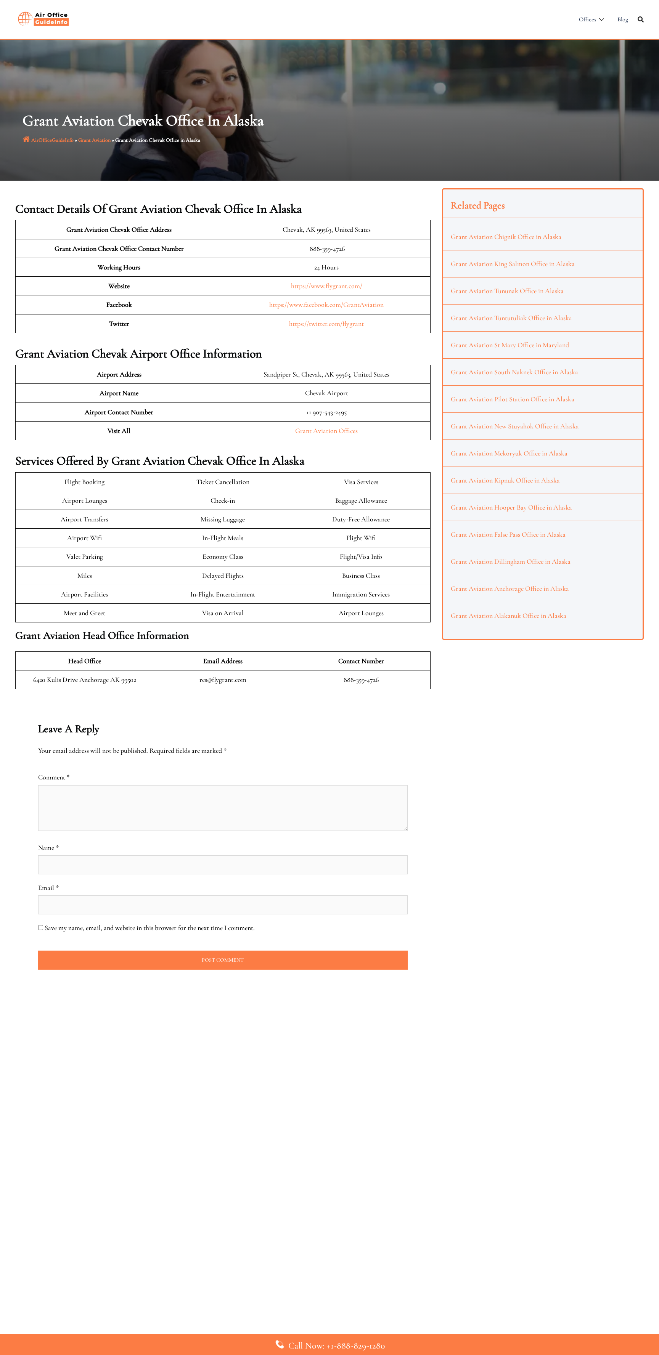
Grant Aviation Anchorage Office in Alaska (510, 588)
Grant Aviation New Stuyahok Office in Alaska (515, 426)
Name (48, 847)
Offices (587, 19)
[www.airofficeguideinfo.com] (43, 18)
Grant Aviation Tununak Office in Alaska (507, 291)
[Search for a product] (641, 19)
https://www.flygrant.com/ (326, 286)
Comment (54, 777)
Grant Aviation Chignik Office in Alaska (506, 237)
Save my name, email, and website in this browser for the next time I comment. (150, 928)
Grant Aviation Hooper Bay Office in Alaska (511, 507)
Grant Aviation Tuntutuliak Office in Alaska (511, 318)
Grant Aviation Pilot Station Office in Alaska (512, 399)
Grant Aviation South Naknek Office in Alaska (514, 372)
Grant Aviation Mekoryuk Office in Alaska (509, 453)
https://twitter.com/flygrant (326, 323)
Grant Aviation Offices (326, 431)
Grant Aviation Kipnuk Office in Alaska (505, 480)
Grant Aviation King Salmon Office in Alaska (513, 264)
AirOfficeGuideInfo (52, 140)
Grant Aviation (94, 140)
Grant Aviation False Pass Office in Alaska (508, 534)
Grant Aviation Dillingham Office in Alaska (511, 561)
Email (48, 888)
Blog (622, 19)
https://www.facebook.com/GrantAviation (326, 304)
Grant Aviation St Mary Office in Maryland (510, 345)
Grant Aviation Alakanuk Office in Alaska (508, 615)
